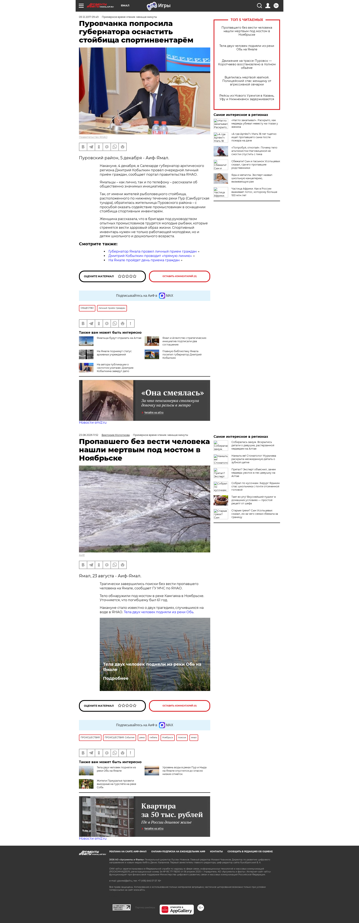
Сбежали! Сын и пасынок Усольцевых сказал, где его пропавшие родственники (255, 164)
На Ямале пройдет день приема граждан (144, 260)
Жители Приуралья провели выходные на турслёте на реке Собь (116, 784)
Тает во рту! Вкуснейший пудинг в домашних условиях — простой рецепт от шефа (253, 500)
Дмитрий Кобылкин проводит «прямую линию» (150, 256)
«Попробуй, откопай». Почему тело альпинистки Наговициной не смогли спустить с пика (254, 151)
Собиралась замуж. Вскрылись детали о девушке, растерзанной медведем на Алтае (252, 445)
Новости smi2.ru (93, 422)
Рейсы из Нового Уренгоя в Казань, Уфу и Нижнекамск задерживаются (246, 97)
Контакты (216, 851)
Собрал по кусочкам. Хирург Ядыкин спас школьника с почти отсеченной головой (255, 486)
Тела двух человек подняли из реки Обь (158, 612)
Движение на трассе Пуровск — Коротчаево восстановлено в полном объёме (247, 64)
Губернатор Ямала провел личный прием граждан (152, 251)
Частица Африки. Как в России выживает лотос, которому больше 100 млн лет (254, 192)
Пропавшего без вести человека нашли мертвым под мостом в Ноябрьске (246, 31)
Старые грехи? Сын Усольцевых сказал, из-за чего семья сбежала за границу (254, 514)
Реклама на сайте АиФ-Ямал (127, 851)
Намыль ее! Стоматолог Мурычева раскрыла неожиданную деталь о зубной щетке (253, 459)
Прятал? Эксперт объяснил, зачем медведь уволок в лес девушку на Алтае (253, 473)
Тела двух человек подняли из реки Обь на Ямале (246, 47)
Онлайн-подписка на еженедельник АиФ (178, 851)
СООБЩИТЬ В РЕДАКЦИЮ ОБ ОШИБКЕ (250, 851)
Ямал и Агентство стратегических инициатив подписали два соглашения (184, 341)
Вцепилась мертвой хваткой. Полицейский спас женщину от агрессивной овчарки (246, 81)
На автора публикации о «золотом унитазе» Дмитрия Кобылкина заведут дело (115, 368)
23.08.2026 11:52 (88, 435)
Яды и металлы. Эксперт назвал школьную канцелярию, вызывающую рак (251, 178)
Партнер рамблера (145, 907)
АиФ (82, 555)
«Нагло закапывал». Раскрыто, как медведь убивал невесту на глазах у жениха (254, 123)
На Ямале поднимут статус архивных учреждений (114, 353)
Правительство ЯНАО (93, 137)
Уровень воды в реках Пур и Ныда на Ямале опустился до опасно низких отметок (184, 771)
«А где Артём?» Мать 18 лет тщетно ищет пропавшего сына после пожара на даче (254, 137)
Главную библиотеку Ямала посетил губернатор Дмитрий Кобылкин (182, 354)
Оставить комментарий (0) (179, 276)
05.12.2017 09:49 (88, 16)
